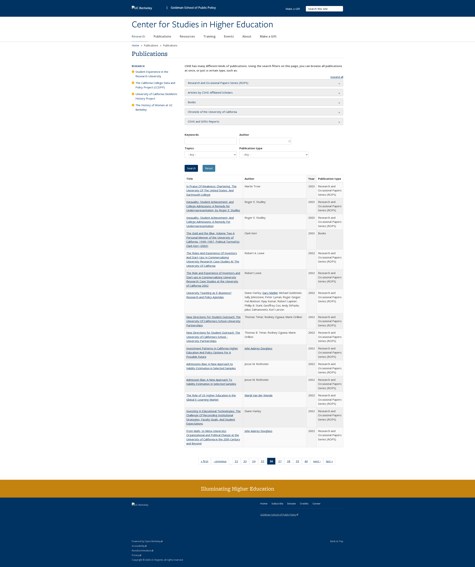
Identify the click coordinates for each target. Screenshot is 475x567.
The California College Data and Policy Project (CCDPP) (155, 85)
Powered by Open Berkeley (147, 541)
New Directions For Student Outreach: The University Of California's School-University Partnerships (213, 321)
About (247, 36)
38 (290, 462)
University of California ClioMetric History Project (156, 96)
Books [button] (192, 102)
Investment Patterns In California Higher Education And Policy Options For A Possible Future (212, 352)
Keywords (192, 134)
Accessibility (139, 546)
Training (209, 36)
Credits (304, 503)
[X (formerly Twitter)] (135, 511)
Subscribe (277, 503)
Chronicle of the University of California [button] (212, 112)
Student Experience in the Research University (151, 74)
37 (281, 462)
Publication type (250, 148)
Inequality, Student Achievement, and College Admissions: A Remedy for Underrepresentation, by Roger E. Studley (213, 206)
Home (135, 45)
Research (139, 36)
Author (244, 134)
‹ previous (221, 462)
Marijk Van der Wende (259, 395)
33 (246, 462)
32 (237, 462)
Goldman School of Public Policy (193, 8)
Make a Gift (268, 36)
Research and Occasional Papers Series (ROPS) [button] (218, 83)
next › (318, 462)
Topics (189, 148)
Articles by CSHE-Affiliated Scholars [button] (210, 92)
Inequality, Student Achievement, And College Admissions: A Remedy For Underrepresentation (210, 222)
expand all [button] (336, 77)
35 (264, 462)
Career (316, 503)
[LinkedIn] (142, 511)
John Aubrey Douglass (258, 348)
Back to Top (336, 541)
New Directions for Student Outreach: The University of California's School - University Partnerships (213, 337)
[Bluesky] (164, 511)
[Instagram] (156, 511)
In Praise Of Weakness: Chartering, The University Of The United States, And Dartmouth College (211, 190)
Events (229, 36)
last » (330, 462)
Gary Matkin (270, 293)
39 (299, 462)
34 (255, 462)
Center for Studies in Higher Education (202, 24)
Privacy (136, 555)
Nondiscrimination (142, 550)
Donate (291, 503)
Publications (163, 36)
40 (307, 462)
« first (206, 462)
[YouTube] (149, 511)
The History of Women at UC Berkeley (154, 107)
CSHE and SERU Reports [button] (203, 121)
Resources (188, 36)
